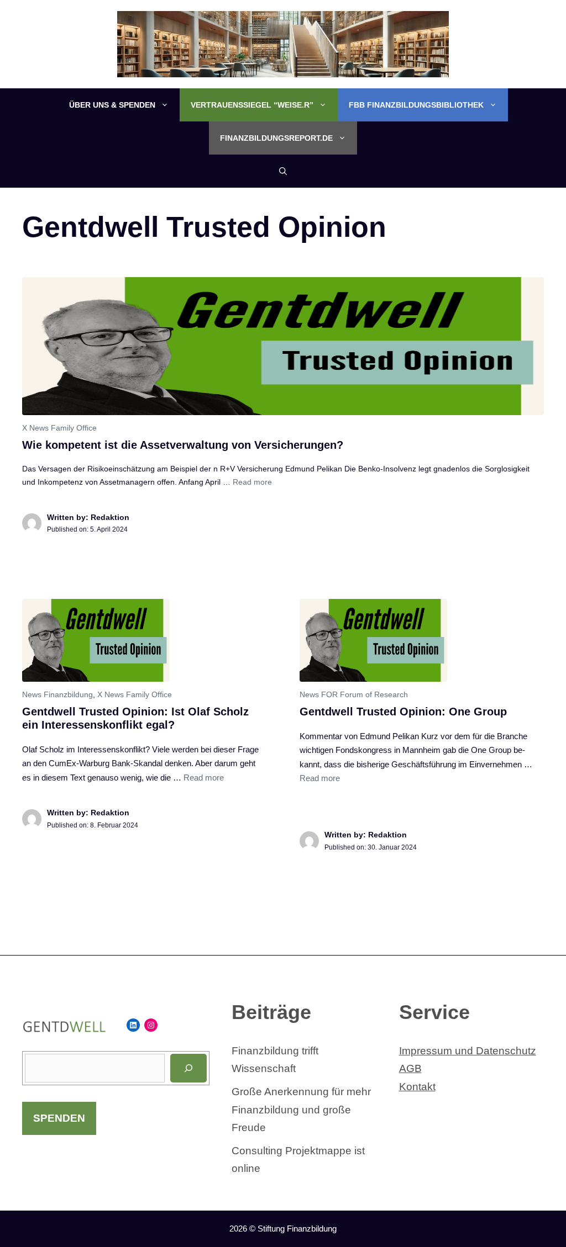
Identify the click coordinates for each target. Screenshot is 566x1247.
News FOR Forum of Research (354, 694)
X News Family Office (59, 427)
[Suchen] (188, 1068)
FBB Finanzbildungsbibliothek (416, 104)
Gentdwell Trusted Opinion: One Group (403, 711)
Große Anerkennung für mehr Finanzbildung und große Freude (301, 1109)
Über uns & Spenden (112, 104)
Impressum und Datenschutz (467, 1051)
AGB (410, 1068)
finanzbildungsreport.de (276, 138)
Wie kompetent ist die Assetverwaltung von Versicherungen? (182, 445)
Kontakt (417, 1086)
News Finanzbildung (57, 694)
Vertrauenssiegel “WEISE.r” (252, 104)
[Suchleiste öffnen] (283, 171)
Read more (252, 481)
